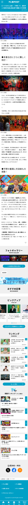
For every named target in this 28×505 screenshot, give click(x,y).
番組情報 (4, 272)
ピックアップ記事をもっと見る (13, 326)
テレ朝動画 (18, 484)
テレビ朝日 (5, 484)
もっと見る (14, 384)
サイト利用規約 (20, 488)
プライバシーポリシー (8, 493)
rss (20, 470)
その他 (8, 478)
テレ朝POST (14, 2)
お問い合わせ (6, 488)
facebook (14, 470)
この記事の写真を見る (14, 266)
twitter (8, 470)
